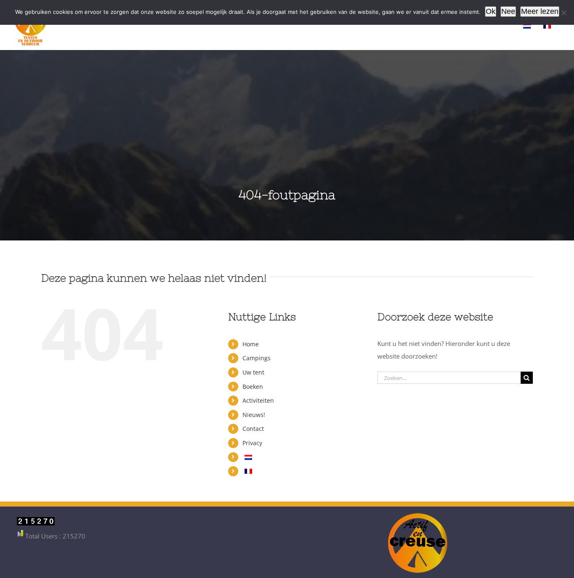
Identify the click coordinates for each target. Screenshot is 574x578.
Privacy (252, 443)
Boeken (252, 387)
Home (250, 344)
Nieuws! (253, 415)
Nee (508, 11)
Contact (253, 429)
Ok (490, 11)
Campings (256, 358)
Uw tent (253, 372)
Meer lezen (539, 11)
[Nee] (563, 12)
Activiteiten (258, 400)
